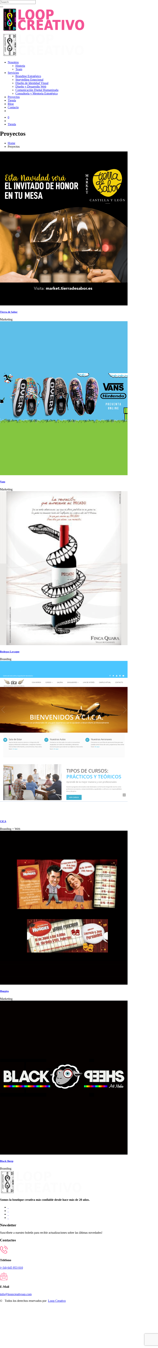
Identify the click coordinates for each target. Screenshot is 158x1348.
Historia (20, 65)
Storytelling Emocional (29, 79)
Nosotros (13, 62)
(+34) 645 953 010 (11, 1267)
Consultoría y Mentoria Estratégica (36, 93)
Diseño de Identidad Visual (31, 83)
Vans (2, 481)
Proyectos (14, 97)
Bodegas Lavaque (9, 651)
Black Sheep (6, 1161)
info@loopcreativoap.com (16, 1294)
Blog (11, 103)
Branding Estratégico (28, 76)
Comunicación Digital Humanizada (36, 90)
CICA (3, 821)
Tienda (12, 100)
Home (11, 143)
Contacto (13, 107)
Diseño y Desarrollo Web (30, 86)
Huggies (4, 991)
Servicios (13, 72)
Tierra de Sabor (9, 311)
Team (18, 69)
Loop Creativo (57, 1300)
